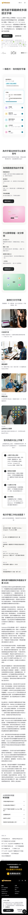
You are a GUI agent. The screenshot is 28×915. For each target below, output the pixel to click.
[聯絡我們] (24, 911)
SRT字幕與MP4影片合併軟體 (8, 841)
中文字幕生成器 (5, 853)
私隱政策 (7, 907)
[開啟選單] (25, 2)
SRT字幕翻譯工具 (5, 848)
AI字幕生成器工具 (5, 838)
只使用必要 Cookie (19, 910)
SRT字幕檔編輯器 (19, 846)
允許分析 (8, 910)
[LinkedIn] (25, 880)
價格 (16, 889)
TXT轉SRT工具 (16, 848)
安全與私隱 (17, 891)
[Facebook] (22, 880)
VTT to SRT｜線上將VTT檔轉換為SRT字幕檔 (12, 851)
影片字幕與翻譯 (4, 887)
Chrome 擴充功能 (5, 895)
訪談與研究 (3, 889)
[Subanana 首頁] (5, 3)
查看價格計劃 (18, 36)
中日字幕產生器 (15, 853)
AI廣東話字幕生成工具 (17, 838)
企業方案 (16, 887)
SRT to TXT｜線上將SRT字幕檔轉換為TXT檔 (12, 843)
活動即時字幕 (4, 893)
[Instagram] (19, 880)
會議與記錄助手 (4, 891)
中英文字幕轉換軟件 (6, 856)
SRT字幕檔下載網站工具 (7, 846)
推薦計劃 (16, 893)
